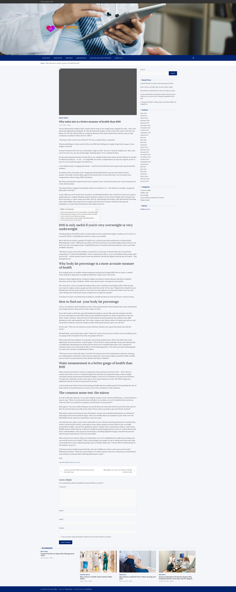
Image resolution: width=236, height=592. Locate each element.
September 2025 (145, 133)
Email (61, 519)
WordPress (89, 589)
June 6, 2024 (62, 125)
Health (66, 462)
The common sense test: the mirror (71, 220)
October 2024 (144, 159)
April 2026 (143, 116)
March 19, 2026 (123, 581)
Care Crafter (53, 589)
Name (61, 510)
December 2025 (145, 125)
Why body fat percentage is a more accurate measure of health (79, 214)
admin (69, 125)
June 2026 (143, 113)
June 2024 (143, 169)
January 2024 (144, 181)
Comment (63, 487)
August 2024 (144, 164)
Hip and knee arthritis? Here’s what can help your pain (157, 91)
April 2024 (143, 174)
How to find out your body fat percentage (73, 216)
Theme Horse (68, 589)
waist (78, 462)
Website (61, 528)
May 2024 (143, 171)
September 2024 (145, 162)
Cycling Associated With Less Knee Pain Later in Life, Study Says (79, 471)
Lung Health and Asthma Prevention (100, 58)
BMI (63, 462)
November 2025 (145, 128)
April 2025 (143, 145)
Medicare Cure (145, 209)
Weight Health (58, 58)
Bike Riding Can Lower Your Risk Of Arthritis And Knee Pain (117, 471)
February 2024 (145, 179)
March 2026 (144, 118)
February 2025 (145, 150)
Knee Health (69, 58)
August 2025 (144, 135)
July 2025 (143, 137)
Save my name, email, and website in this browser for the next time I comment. (86, 537)
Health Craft (46, 58)
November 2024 (145, 157)
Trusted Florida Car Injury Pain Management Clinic (156, 83)
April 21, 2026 (83, 581)
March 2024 (144, 176)
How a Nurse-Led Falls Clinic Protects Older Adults (156, 87)
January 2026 (144, 123)
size (75, 462)
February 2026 (145, 120)
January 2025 (144, 152)
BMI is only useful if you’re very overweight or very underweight (79, 212)
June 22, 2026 (44, 558)
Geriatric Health (81, 58)
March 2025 (144, 147)
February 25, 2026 (164, 581)
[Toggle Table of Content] (96, 209)
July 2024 (143, 166)
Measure (71, 462)
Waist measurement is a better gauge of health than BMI (77, 218)
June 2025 (143, 140)
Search (142, 69)
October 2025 (144, 130)
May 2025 (143, 142)
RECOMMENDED (47, 548)
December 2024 (145, 154)
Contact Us (118, 58)
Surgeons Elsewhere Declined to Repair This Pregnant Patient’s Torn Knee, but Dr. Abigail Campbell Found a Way (157, 96)
